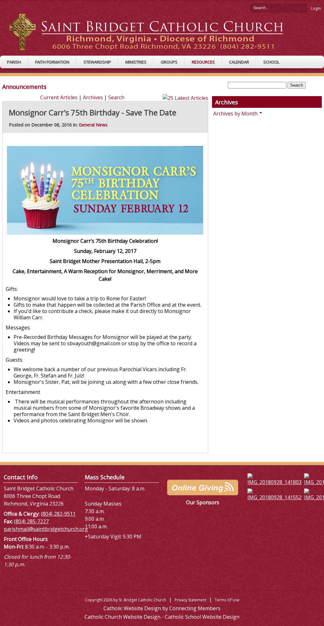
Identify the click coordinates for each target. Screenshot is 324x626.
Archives (93, 97)
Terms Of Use (227, 600)
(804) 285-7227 (31, 521)
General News (93, 125)
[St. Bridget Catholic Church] (151, 31)
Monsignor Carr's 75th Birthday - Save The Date (92, 112)
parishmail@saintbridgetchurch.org (46, 528)
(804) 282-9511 (58, 513)
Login (316, 8)
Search (302, 7)
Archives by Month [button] (236, 113)
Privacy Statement (190, 600)
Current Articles (59, 97)
